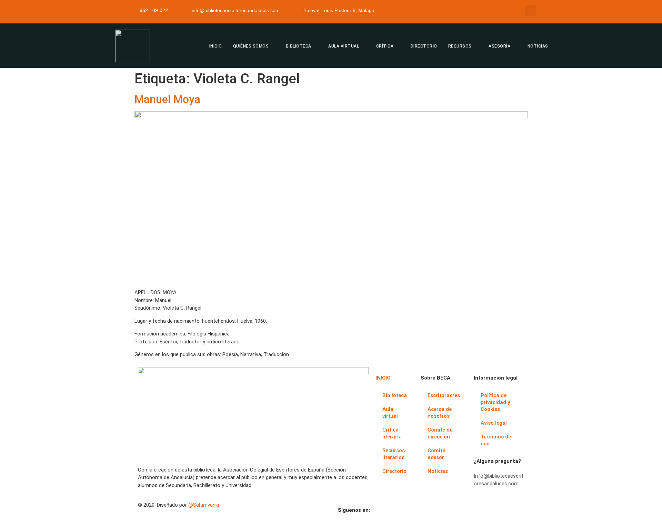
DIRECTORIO (424, 46)
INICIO (215, 46)
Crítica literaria (392, 433)
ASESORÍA (499, 46)
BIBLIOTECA (298, 46)
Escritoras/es (444, 395)
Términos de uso (496, 440)
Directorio (394, 471)
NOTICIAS (538, 46)
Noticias (438, 471)
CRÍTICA (385, 46)
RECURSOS (460, 46)
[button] (530, 10)
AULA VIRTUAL (343, 46)
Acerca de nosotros (440, 412)
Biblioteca (394, 395)
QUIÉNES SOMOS (251, 46)
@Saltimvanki (203, 505)
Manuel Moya (167, 99)
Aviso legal (494, 423)
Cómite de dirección (440, 433)
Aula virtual (390, 412)
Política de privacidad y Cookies (495, 402)
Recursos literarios (393, 453)
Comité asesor (436, 453)
